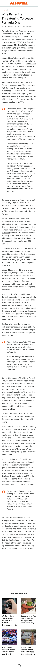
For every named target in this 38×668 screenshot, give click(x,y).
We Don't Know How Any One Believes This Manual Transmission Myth (9, 620)
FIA (6, 389)
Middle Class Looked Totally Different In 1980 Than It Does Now (28, 650)
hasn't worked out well (24, 526)
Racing (5, 10)
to (11, 66)
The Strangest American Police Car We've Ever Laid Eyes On (8, 650)
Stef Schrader (8, 26)
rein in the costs (9, 69)
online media (18, 66)
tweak (27, 275)
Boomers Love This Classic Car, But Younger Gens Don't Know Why (28, 619)
